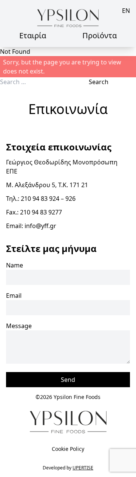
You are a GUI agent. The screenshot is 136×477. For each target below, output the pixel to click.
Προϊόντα (99, 35)
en (126, 10)
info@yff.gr (40, 226)
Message (19, 326)
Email (14, 295)
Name (14, 265)
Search (98, 82)
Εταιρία (32, 35)
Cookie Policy (68, 448)
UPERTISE (83, 467)
